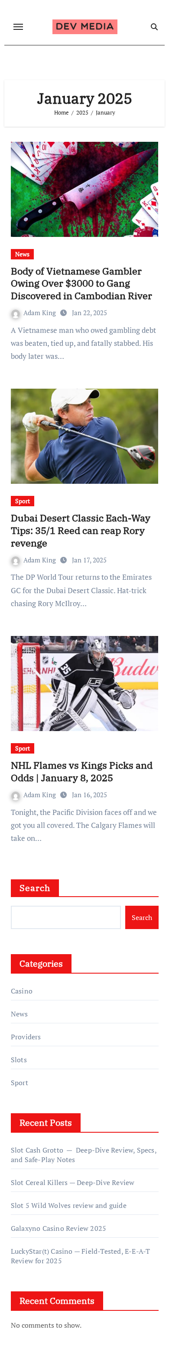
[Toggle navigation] (18, 26)
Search (35, 888)
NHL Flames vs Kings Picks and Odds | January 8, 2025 (82, 771)
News (22, 254)
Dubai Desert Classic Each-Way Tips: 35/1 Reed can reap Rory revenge (80, 530)
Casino (21, 991)
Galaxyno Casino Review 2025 (58, 1228)
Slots (19, 1059)
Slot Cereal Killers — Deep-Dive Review (73, 1182)
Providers (26, 1036)
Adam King (40, 312)
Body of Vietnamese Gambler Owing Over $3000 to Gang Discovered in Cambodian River (81, 283)
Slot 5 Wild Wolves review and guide (69, 1205)
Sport (22, 501)
